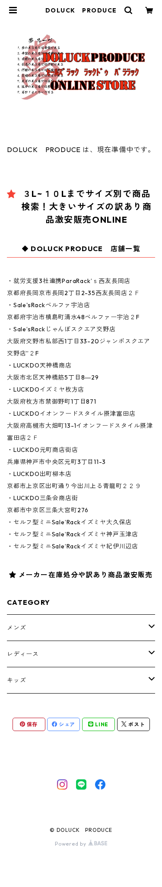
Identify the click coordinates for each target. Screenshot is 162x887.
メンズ (16, 628)
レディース (23, 654)
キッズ (16, 680)
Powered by (71, 843)
